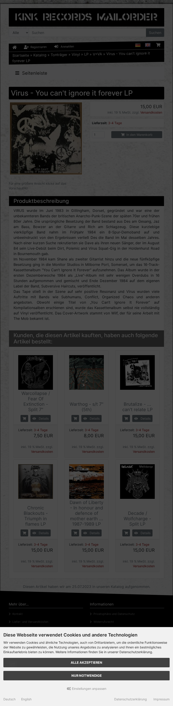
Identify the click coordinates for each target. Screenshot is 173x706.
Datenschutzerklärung (130, 699)
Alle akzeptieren (86, 662)
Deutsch (9, 699)
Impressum (161, 699)
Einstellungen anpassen (88, 688)
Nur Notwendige (86, 675)
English (26, 699)
